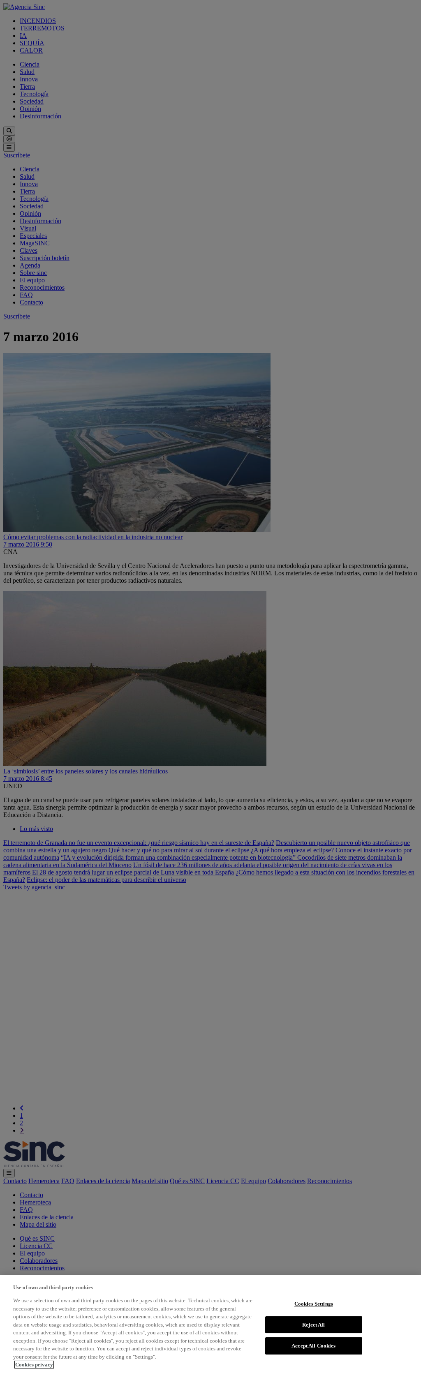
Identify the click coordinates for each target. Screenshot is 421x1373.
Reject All (313, 1325)
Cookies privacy (34, 1364)
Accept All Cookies (313, 1346)
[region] (210, 1324)
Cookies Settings (313, 1304)
